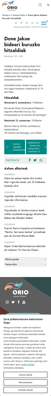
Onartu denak (25, 374)
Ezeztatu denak (25, 390)
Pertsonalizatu (25, 382)
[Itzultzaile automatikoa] (44, 22)
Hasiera (6, 15)
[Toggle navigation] (40, 4)
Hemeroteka (19, 15)
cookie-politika (27, 364)
